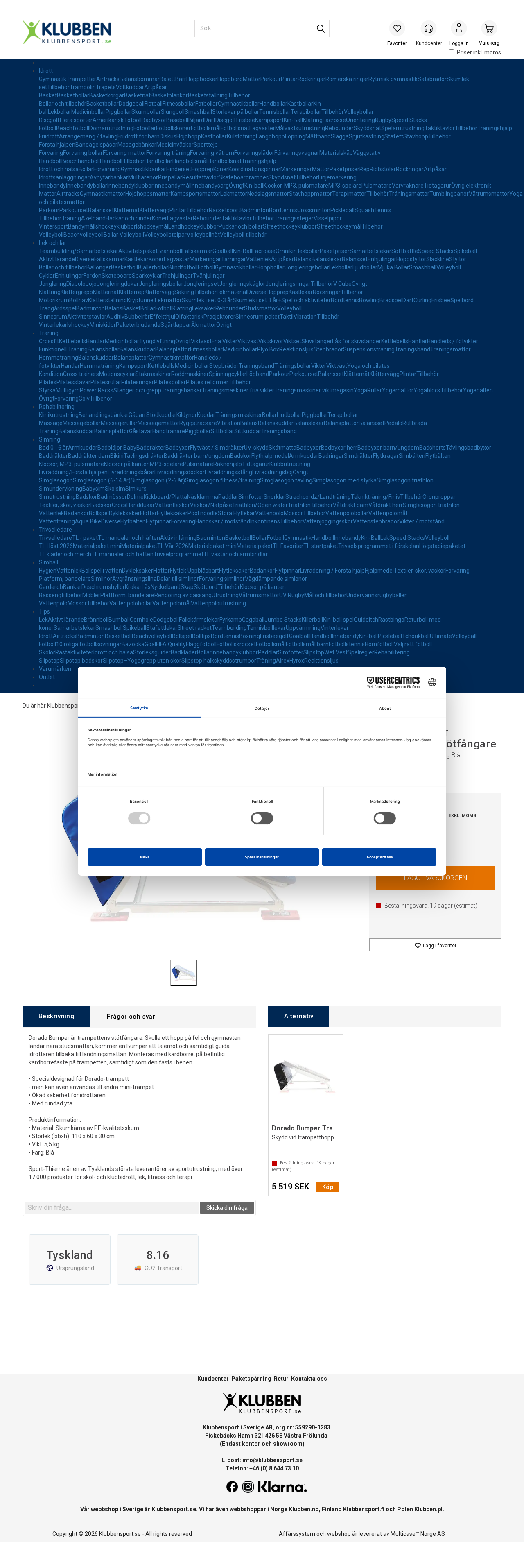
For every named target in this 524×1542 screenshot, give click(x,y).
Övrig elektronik (471, 185)
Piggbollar (118, 112)
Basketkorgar (106, 95)
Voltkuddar (130, 87)
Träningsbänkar (181, 390)
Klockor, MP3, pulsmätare (295, 185)
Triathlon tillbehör (310, 505)
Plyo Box (268, 349)
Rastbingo (391, 619)
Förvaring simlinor (222, 578)
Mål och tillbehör (325, 595)
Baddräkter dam (89, 456)
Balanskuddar (137, 349)
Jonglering (52, 284)
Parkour (270, 79)
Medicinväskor (175, 144)
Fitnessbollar (179, 103)
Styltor (457, 259)
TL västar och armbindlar (235, 554)
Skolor (47, 652)
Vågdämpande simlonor (276, 578)
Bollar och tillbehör (62, 103)
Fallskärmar (197, 251)
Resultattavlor (200, 177)
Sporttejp (206, 144)
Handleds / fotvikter (452, 341)
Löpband (257, 374)
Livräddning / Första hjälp (332, 570)
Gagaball (253, 619)
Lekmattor (233, 193)
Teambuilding (229, 628)
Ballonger (98, 267)
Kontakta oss (309, 1378)
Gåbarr (137, 415)
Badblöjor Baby (116, 447)
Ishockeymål (152, 226)
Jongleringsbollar (307, 267)
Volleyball (464, 636)
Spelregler (361, 652)
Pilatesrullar (105, 382)
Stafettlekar (162, 628)
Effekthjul (162, 316)
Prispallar (170, 177)
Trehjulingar (177, 275)
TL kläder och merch (65, 554)
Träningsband (412, 349)
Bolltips (201, 636)
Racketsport (224, 210)
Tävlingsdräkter (144, 456)
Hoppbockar (201, 79)
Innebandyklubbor (130, 185)
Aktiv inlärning (178, 537)
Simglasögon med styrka (344, 480)
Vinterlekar (53, 325)
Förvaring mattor (124, 152)
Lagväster (262, 128)
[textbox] (112, 1208)
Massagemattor (158, 423)
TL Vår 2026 (172, 546)
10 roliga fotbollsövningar (89, 644)
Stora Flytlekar (236, 513)
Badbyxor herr (339, 447)
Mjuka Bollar (393, 267)
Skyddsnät (367, 128)
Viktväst (201, 341)
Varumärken (55, 669)
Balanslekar (327, 259)
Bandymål (81, 226)
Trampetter (81, 79)
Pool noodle (202, 513)
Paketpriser (344, 169)
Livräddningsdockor (179, 472)
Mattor (251, 79)
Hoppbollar (271, 267)
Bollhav (78, 300)
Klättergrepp (77, 292)
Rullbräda (414, 423)
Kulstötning (241, 136)
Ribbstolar (383, 169)
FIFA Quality (171, 644)
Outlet (47, 677)
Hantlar (95, 341)
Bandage (87, 144)
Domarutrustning (111, 128)
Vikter (318, 365)
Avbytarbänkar (109, 177)
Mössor (293, 513)
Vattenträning (57, 521)
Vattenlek (258, 259)
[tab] (56, 1016)
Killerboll (312, 619)
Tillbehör (58, 87)
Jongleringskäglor (242, 284)
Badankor (76, 513)
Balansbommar (140, 79)
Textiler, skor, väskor (64, 505)
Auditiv (115, 316)
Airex (282, 660)
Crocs (119, 505)
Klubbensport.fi (363, 1509)
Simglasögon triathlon (405, 480)
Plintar (289, 79)
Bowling (369, 300)
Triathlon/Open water (260, 505)
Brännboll (170, 251)
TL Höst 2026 (56, 546)
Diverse (84, 259)
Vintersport (53, 226)
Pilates (47, 382)
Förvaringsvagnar (296, 152)
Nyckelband (166, 587)
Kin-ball (253, 185)
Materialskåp (336, 152)
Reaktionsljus (296, 349)
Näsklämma (202, 497)
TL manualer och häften (129, 537)
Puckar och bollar (241, 226)
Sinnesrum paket (257, 316)
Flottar (148, 513)
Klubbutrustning (289, 464)
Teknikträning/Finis (375, 497)
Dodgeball (132, 103)
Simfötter (251, 497)
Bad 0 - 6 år (53, 447)
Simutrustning (57, 497)
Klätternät (127, 210)
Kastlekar (136, 259)
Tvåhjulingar (209, 275)
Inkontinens (265, 521)
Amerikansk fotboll (117, 120)
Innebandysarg (209, 185)
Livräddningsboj (272, 472)
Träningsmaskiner (238, 415)
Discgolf (49, 120)
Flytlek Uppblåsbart (194, 570)
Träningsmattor (409, 193)
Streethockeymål (339, 226)
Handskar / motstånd (222, 521)
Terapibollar (306, 112)
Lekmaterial (232, 292)
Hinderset (178, 169)
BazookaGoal (139, 644)
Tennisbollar (275, 112)
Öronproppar (439, 497)
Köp (435, 878)
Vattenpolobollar (346, 513)
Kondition (51, 374)
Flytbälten (438, 456)
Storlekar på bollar (235, 112)
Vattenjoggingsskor (328, 521)
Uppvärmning (303, 628)
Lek (384, 537)
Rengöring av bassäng (183, 595)
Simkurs (136, 488)
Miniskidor (103, 325)
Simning (49, 439)
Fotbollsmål (206, 128)
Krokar (133, 587)
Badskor (240, 456)
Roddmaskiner (190, 374)
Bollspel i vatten (101, 570)
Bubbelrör (137, 316)
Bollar (86, 169)
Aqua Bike (88, 521)
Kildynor (186, 415)
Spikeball (465, 251)
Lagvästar (180, 218)
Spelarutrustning (403, 128)
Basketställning (208, 95)
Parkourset (73, 210)
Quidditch (366, 619)
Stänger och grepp (137, 390)
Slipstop (313, 652)
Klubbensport (64, 705)
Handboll (50, 161)
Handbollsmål (190, 161)
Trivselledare (55, 529)
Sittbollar (222, 431)
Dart (209, 120)
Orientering (360, 120)
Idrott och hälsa (59, 169)
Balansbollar (104, 349)
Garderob (51, 587)
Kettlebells (72, 341)
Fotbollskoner (173, 128)
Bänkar (72, 587)
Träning (49, 333)
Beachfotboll (72, 128)
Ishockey (78, 325)
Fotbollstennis (347, 644)
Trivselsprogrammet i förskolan (378, 546)
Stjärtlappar (175, 325)
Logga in (459, 29)
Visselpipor (328, 218)
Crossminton (313, 210)
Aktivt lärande (57, 259)
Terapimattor (349, 193)
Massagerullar (119, 423)
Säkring (184, 292)
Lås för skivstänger (356, 341)
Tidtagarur (437, 185)
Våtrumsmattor (489, 193)
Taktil (287, 316)
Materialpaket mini (97, 546)
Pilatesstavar (73, 382)
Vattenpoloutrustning (218, 603)
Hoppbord (230, 79)
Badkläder (184, 652)
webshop (339, 1534)
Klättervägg (154, 210)
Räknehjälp (227, 464)
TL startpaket (320, 546)
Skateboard (117, 275)
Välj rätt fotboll (413, 644)
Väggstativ (367, 152)
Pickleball (342, 210)
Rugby (383, 120)
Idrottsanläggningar (64, 177)
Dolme (135, 497)
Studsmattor (260, 308)
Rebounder (339, 128)
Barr (180, 79)
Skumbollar (146, 112)
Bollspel (99, 513)
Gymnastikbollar (239, 103)
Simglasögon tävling (286, 480)
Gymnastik (52, 79)
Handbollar (273, 103)
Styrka (47, 390)
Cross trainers (81, 374)
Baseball (177, 120)
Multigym (68, 390)
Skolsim (115, 488)
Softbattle (404, 251)
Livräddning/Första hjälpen (73, 472)
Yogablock (426, 390)
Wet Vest (336, 652)
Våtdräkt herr (385, 505)
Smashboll (109, 628)
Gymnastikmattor (102, 193)
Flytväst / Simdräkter (217, 447)
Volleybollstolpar (165, 234)
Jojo (91, 284)
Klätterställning (107, 300)
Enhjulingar (382, 259)
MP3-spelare (344, 185)
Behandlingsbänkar (104, 415)
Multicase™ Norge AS (418, 1534)
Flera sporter (76, 120)
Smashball (198, 112)
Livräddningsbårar (131, 472)
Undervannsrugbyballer (376, 595)
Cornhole (141, 619)
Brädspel (390, 300)
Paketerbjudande (138, 325)
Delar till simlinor (178, 578)
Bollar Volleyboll (124, 234)
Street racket (195, 628)
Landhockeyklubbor (193, 226)
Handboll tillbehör (122, 161)
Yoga (360, 390)
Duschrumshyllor (103, 587)
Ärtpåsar (155, 87)
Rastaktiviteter (74, 652)
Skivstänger (316, 341)
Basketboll (124, 267)
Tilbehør (372, 226)
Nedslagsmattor (268, 193)
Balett (167, 79)
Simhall (48, 562)
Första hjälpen (57, 144)
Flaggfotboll (201, 644)
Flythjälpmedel (270, 456)
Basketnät (137, 95)
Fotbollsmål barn (307, 644)
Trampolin (83, 87)
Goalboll (299, 636)
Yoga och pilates (368, 365)
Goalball (222, 251)
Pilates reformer (207, 382)
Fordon (93, 275)
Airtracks (108, 79)
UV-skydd (256, 447)
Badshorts (432, 447)
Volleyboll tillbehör (243, 234)
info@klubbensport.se (272, 1460)
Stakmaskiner (153, 374)
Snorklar (274, 497)
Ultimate (441, 636)
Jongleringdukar (118, 284)
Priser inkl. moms (479, 52)
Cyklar (47, 275)
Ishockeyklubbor (115, 226)
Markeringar (296, 169)
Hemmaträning (58, 357)
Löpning (295, 136)
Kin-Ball (293, 120)
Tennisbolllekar (266, 628)
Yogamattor (397, 390)
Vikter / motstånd (422, 521)
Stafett (393, 136)
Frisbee (245, 120)
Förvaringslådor (254, 152)
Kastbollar (300, 103)
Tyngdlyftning (157, 341)
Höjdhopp (188, 136)
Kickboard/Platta (165, 497)
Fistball (154, 103)
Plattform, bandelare (127, 595)
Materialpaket (139, 546)
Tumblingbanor (449, 193)
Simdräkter (358, 456)
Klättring (50, 292)
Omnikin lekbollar (298, 251)
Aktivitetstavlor (86, 316)
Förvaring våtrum (212, 152)
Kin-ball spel (338, 619)
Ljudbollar (364, 267)
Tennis (382, 210)
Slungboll (173, 112)
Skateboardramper (243, 177)
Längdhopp (270, 136)
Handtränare (168, 431)
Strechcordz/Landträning (318, 497)
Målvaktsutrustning (300, 128)
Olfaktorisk (189, 316)
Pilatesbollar (170, 382)
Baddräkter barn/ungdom (197, 456)
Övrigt (236, 185)
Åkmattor (203, 325)
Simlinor (101, 578)
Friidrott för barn (138, 136)
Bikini (117, 456)
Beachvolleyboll (83, 234)
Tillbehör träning (60, 218)
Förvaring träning (168, 152)
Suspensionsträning (369, 349)
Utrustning (225, 595)
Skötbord (205, 587)
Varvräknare (408, 185)
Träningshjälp (494, 128)
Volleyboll (51, 234)
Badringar (331, 456)
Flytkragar (386, 456)
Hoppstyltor (411, 259)
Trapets (106, 87)
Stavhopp (415, 136)
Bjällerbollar (153, 267)
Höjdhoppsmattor (148, 193)
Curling (422, 300)
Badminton (254, 210)
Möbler (91, 595)
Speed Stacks (409, 120)
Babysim (93, 488)
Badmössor (112, 497)
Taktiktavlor (440, 128)
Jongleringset (201, 284)
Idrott (46, 71)
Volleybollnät (203, 234)
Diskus (168, 136)
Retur (281, 1378)
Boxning (249, 636)
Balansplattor (172, 349)
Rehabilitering (57, 406)
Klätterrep (132, 292)
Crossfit (49, 341)
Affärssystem (297, 1534)
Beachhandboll (80, 161)
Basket (48, 95)
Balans (303, 259)
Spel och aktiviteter (306, 300)
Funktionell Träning (63, 349)
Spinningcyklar (227, 374)
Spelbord (462, 300)
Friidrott (49, 136)
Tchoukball (416, 636)
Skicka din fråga (227, 1208)
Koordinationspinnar (254, 169)
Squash (364, 210)
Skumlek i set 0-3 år (207, 300)
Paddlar (228, 497)
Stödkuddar (161, 415)
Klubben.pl (428, 1509)
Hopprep (202, 169)
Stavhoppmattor (310, 193)
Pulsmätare (376, 185)
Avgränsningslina (134, 578)
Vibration (305, 316)
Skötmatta (282, 447)
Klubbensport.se (173, 1509)
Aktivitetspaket (138, 251)
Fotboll (47, 128)
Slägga (340, 136)
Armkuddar (82, 447)
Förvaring (51, 152)
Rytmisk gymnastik (393, 79)
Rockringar (311, 79)
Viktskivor (270, 341)
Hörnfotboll (379, 644)
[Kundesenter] (428, 28)
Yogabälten (478, 390)
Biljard (196, 120)
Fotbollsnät (235, 128)
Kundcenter (213, 1378)
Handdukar (140, 505)
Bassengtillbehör (60, 595)
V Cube (342, 284)
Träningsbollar (292, 365)
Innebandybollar (86, 185)
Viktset (292, 341)
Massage (51, 423)
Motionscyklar (117, 374)
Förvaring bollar (83, 152)
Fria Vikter (224, 341)
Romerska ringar (346, 79)
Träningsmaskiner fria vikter (238, 390)
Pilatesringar (137, 382)
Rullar (374, 390)
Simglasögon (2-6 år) (158, 480)
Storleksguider (152, 652)
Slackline (437, 259)
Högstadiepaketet (442, 546)
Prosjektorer (219, 316)
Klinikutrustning (59, 415)
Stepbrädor (328, 349)
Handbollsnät (225, 161)
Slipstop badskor (81, 660)
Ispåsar (108, 144)
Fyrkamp (230, 619)
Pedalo (393, 423)
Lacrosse (334, 120)
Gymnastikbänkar (143, 169)
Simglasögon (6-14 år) (102, 480)
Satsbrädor (432, 79)
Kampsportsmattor (195, 193)
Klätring (313, 120)
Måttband (318, 136)
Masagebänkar (136, 144)
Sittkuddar (247, 431)
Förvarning (107, 169)
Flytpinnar (158, 521)
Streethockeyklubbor (290, 226)
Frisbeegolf (274, 636)
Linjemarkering (337, 177)
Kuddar (206, 415)
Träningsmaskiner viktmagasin (314, 390)
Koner (220, 169)
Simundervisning (60, 488)
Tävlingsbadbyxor (468, 447)
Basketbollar (73, 95)
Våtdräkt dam (350, 505)
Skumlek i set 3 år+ (257, 300)
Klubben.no (304, 1509)
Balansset (101, 210)
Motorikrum (54, 300)
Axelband (93, 218)
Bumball (119, 619)
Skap (187, 587)
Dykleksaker (124, 513)
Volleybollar (359, 112)
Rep (364, 169)
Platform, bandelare (65, 578)
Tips (44, 611)
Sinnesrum (53, 316)
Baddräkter (150, 447)
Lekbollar (59, 112)
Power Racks (96, 390)
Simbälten (412, 456)
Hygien (47, 570)
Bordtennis (283, 210)
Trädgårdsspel (57, 308)
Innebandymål (172, 185)
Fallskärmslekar (199, 619)
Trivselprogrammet (178, 554)
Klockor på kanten (127, 464)
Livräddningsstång (228, 472)
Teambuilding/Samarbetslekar (78, 251)
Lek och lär (52, 243)
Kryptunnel (141, 300)
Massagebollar (82, 423)
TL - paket (85, 537)
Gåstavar (140, 431)
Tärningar (233, 259)
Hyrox (296, 660)
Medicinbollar (88, 112)
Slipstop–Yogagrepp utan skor (142, 660)
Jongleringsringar (288, 284)
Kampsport (269, 120)
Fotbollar (206, 103)
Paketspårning (251, 1378)
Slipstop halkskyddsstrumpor (218, 660)
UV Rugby (291, 595)
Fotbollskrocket (236, 644)
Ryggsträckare (198, 423)
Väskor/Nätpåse (211, 505)
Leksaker (203, 308)
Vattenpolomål (387, 513)
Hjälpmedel (379, 570)
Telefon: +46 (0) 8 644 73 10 (262, 1468)
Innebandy (52, 185)
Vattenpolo (269, 513)
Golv (84, 398)
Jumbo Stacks (283, 619)
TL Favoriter (288, 546)
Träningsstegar (294, 218)
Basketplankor (169, 95)
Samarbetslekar (370, 251)
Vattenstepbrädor (376, 521)
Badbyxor (154, 120)
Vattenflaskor (172, 505)
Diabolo (76, 284)
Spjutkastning (366, 136)
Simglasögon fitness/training (222, 480)
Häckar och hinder (129, 218)
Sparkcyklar (147, 275)
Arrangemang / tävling (88, 136)
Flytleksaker (172, 513)
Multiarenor (143, 177)
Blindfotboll (183, 267)
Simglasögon (56, 480)
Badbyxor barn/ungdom (388, 447)
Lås (146, 587)
